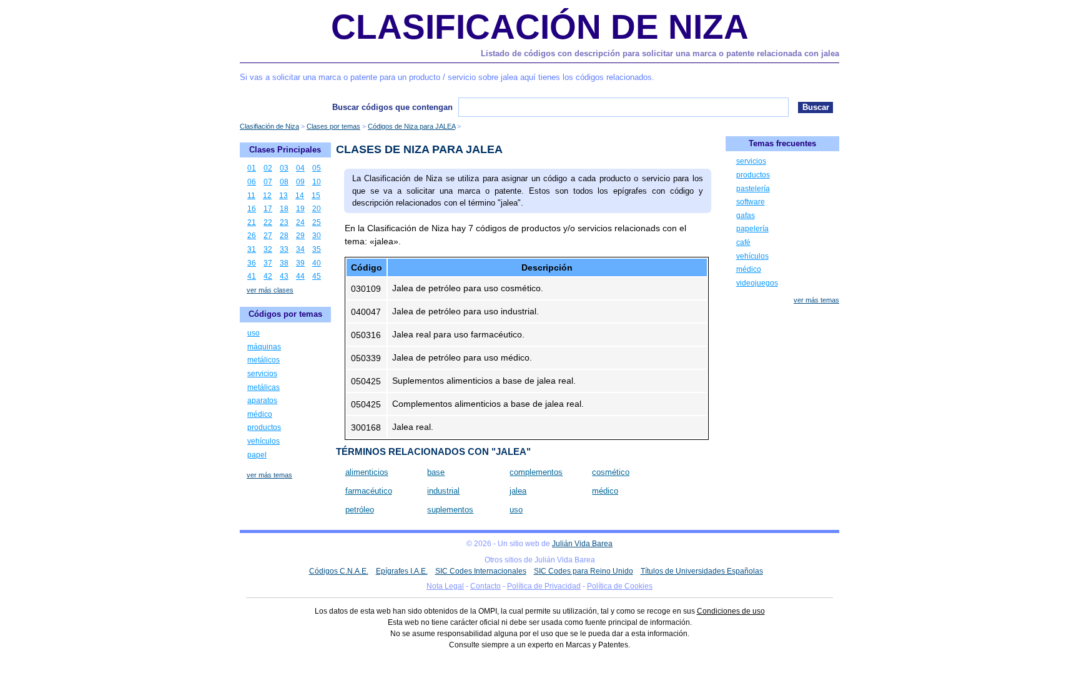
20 (316, 208)
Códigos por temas (285, 314)
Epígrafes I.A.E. (402, 571)
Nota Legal (445, 586)
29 (300, 235)
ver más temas (269, 475)
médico (605, 491)
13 (283, 195)
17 (268, 208)
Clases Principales (285, 149)
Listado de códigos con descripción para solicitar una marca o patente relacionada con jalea (660, 53)
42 (268, 276)
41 (251, 276)
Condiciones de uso (731, 611)
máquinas (264, 346)
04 (300, 168)
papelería (752, 228)
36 (251, 263)
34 (300, 249)
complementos (536, 472)
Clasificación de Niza (540, 26)
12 (267, 195)
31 (251, 249)
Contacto (485, 586)
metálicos (263, 360)
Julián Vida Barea (582, 543)
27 (268, 235)
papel (257, 455)
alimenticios (366, 472)
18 (284, 208)
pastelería (753, 188)
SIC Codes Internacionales (480, 571)
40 (316, 263)
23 (284, 222)
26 (251, 235)
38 (284, 263)
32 (268, 249)
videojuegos (757, 283)
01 (251, 168)
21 (251, 222)
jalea (518, 491)
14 (299, 195)
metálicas (263, 387)
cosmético (610, 472)
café (743, 242)
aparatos (262, 400)
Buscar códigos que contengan (392, 107)
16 (251, 208)
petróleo (359, 509)
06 (251, 181)
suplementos (450, 509)
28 (284, 235)
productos (264, 427)
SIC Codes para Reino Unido (583, 571)
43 (284, 276)
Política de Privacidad (544, 586)
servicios (262, 373)
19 (300, 208)
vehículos (263, 441)
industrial (443, 491)
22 (268, 222)
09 (300, 181)
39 (300, 263)
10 (316, 181)
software (750, 201)
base (436, 472)
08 (284, 181)
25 (316, 222)
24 (300, 222)
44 (300, 276)
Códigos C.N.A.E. (338, 571)
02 (268, 168)
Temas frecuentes (782, 143)
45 (316, 276)
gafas (745, 215)
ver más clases (270, 290)
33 (284, 249)
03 (284, 168)
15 (316, 195)
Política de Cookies (620, 586)
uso (516, 509)
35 (316, 249)
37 (268, 263)
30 (316, 235)
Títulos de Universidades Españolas (702, 571)
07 (268, 181)
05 (316, 168)
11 (251, 195)
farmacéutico (368, 491)
